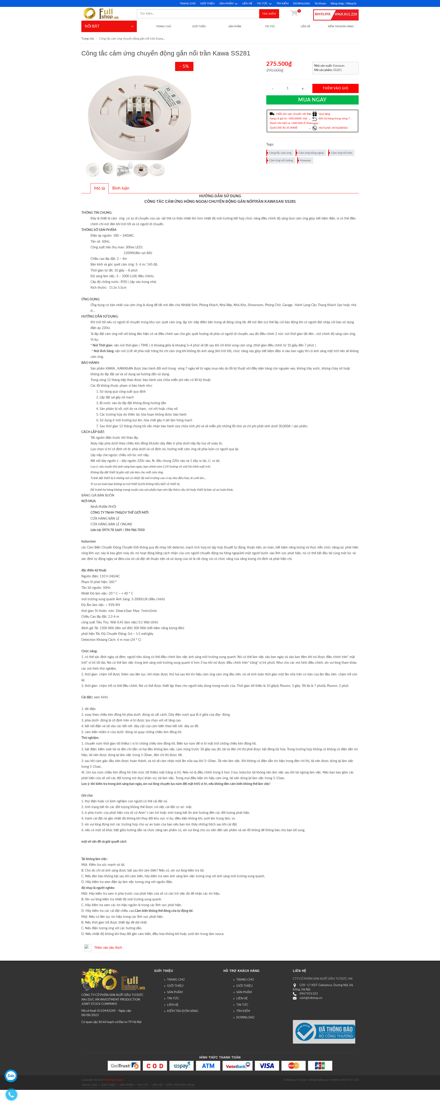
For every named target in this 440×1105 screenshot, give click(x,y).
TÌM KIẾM (282, 3)
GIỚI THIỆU (207, 3)
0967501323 (309, 993)
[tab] (100, 188)
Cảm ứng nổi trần (341, 152)
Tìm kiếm (269, 13)
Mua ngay (312, 99)
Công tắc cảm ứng (280, 152)
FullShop (109, 1079)
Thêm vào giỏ (335, 88)
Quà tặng (324, 113)
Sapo (120, 1079)
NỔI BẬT (92, 26)
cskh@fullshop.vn (311, 998)
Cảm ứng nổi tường (281, 160)
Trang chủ (87, 38)
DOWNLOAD (301, 3)
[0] (294, 13)
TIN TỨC (262, 3)
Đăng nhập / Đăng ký (343, 3)
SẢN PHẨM (226, 3)
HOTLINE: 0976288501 (333, 127)
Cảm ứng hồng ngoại (311, 152)
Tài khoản (320, 3)
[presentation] (99, 189)
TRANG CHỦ (188, 3)
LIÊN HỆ (247, 3)
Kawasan (305, 160)
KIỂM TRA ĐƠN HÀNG (182, 1011)
